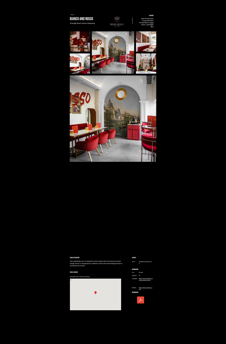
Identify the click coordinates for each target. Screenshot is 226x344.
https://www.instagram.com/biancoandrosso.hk (146, 279)
